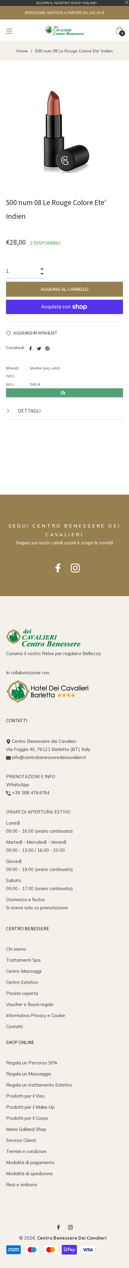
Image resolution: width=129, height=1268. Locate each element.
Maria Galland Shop (26, 1129)
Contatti (14, 1026)
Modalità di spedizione (29, 1173)
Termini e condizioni (26, 1151)
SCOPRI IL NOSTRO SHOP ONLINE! (66, 3)
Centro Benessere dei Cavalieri (71, 1238)
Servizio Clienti (21, 1140)
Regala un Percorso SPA (31, 1063)
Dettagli (29, 410)
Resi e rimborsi (21, 1184)
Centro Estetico (22, 982)
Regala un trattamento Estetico (39, 1085)
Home (22, 51)
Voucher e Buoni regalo (30, 1004)
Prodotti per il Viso (25, 1096)
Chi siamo (16, 949)
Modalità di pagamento (30, 1162)
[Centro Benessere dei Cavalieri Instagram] (73, 565)
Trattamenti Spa (23, 960)
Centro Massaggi (23, 971)
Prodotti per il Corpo (27, 1118)
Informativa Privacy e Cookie (35, 1015)
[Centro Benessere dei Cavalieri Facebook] (55, 565)
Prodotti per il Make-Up (30, 1107)
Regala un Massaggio (28, 1074)
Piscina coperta (22, 993)
